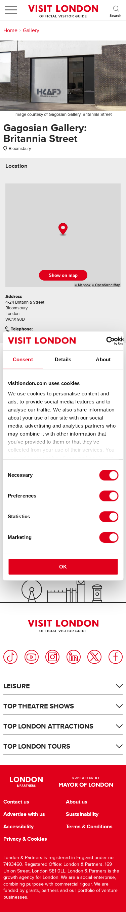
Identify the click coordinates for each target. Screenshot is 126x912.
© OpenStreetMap (106, 285)
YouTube (32, 657)
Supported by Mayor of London (86, 782)
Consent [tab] (23, 359)
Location (16, 166)
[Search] (116, 10)
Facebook (116, 657)
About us (76, 802)
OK (63, 566)
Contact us (16, 802)
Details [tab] (63, 359)
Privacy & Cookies (25, 839)
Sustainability (82, 814)
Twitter (94, 657)
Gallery (31, 30)
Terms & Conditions (89, 827)
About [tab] (103, 359)
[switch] (108, 495)
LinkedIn (74, 657)
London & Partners (26, 782)
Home (10, 30)
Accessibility (18, 827)
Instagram (52, 657)
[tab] (16, 166)
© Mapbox (83, 285)
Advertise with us (24, 814)
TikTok (10, 657)
